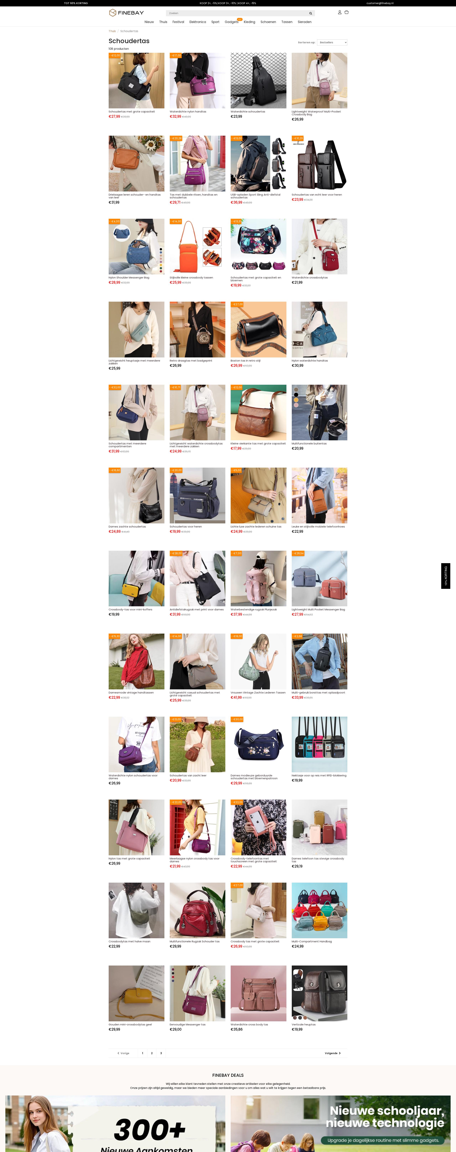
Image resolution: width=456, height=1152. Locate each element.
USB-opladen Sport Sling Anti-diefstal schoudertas (255, 196)
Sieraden (305, 22)
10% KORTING (446, 576)
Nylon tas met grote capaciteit (129, 858)
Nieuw (149, 22)
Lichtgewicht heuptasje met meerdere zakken (134, 362)
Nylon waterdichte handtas (310, 360)
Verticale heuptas (304, 1024)
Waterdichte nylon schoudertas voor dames (133, 777)
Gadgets (232, 22)
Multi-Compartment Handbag (312, 941)
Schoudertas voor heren (186, 526)
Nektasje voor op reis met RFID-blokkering (319, 775)
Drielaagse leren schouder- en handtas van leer (135, 196)
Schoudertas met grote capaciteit (132, 111)
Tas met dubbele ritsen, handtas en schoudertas (193, 196)
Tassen (286, 22)
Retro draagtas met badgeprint (191, 360)
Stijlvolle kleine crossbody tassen (191, 277)
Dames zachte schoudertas (127, 526)
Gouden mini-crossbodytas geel (130, 1024)
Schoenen (268, 22)
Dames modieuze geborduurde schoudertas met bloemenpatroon (254, 777)
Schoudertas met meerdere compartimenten (127, 445)
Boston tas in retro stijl (245, 360)
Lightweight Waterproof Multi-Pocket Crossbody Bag (316, 113)
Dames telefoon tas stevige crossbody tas (318, 860)
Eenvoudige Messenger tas (188, 1024)
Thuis (163, 22)
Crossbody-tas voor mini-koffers (130, 609)
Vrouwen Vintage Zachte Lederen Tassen (258, 692)
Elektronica (198, 22)
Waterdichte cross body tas (249, 1024)
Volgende (331, 1053)
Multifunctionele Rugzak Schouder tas (195, 941)
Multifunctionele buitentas (309, 443)
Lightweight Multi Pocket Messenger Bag (318, 609)
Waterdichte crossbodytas (310, 277)
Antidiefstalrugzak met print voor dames (197, 609)
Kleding (249, 22)
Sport (215, 22)
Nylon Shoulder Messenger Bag (129, 277)
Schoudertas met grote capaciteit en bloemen (256, 279)
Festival (178, 22)
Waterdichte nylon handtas (188, 111)
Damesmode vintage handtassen (131, 692)
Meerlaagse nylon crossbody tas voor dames (194, 860)
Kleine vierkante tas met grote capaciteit (258, 443)
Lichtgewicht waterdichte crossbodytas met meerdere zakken (196, 445)
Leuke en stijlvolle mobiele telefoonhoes (318, 526)
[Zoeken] (310, 13)
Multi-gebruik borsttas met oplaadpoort (318, 692)
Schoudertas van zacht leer (188, 775)
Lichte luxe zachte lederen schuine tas (256, 526)
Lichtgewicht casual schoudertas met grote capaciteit (195, 694)
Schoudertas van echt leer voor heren (317, 194)
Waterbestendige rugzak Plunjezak (254, 609)
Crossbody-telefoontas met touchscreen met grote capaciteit (254, 860)
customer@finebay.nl (380, 3)
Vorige (125, 1053)
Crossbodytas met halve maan (129, 941)
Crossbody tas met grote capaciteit (255, 941)
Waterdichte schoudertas (248, 111)
